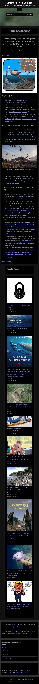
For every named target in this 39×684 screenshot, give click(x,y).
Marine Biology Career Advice (17, 328)
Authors (5, 654)
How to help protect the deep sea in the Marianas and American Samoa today (19, 490)
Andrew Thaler (24, 50)
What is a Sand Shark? (14, 429)
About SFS (5, 651)
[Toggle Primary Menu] (19, 9)
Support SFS (6, 658)
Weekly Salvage (9, 55)
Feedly (16, 631)
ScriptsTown (27, 681)
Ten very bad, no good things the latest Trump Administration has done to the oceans (18, 606)
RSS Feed (17, 624)
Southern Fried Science (19, 2)
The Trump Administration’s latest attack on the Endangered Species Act (18, 407)
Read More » (6, 261)
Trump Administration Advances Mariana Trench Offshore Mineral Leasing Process (18, 535)
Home (4, 647)
